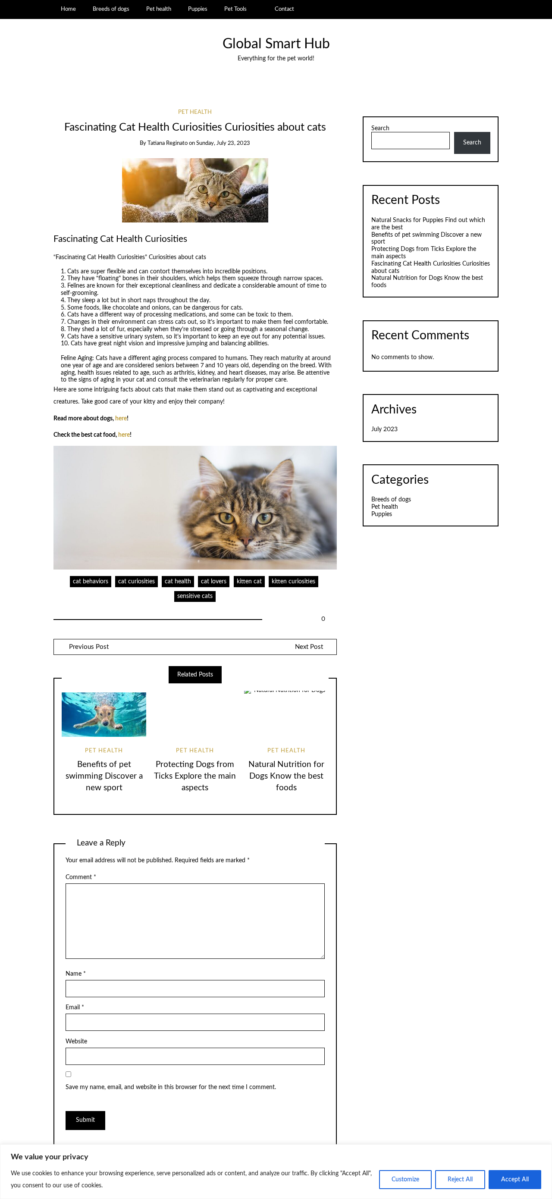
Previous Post (88, 647)
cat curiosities (136, 582)
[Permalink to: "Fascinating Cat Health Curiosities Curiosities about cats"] (195, 190)
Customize (405, 1180)
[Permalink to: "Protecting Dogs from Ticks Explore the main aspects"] (195, 714)
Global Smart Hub (276, 44)
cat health (178, 582)
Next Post (309, 647)
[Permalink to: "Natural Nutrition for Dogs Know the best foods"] (286, 714)
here (121, 419)
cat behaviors (90, 582)
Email (75, 1008)
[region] (276, 1171)
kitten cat (249, 582)
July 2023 (384, 429)
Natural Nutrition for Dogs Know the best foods (286, 776)
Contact (284, 9)
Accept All (515, 1180)
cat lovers (213, 582)
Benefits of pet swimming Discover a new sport (104, 776)
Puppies (197, 9)
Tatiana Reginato (167, 143)
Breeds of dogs (111, 9)
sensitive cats (195, 596)
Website (76, 1042)
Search (380, 128)
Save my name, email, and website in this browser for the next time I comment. (171, 1087)
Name (76, 974)
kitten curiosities (293, 582)
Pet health (158, 9)
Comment (81, 877)
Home (68, 9)
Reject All (460, 1180)
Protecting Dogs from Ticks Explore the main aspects (195, 776)
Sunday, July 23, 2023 (223, 143)
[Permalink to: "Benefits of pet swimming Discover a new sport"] (104, 714)
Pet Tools (235, 9)
